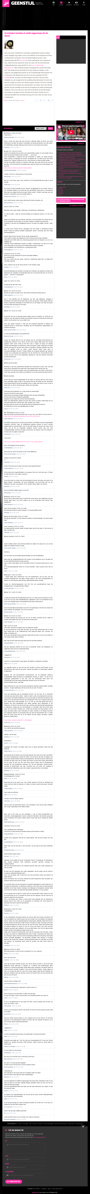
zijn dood (22, 60)
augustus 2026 (62, 187)
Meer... (60, 195)
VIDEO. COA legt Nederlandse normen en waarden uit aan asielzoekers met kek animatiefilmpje (71, 164)
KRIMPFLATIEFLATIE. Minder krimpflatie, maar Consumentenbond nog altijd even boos (69, 170)
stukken (44, 1188)
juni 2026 (60, 190)
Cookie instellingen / (49, 1123)
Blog (49, 1188)
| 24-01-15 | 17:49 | (16, 100)
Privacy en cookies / (38, 1123)
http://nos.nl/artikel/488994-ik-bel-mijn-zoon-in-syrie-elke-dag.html (23, 441)
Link (6, 1156)
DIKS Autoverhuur (57, 1188)
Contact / (20, 1123)
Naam (7, 1163)
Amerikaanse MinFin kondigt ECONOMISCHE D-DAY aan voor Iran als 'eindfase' (71, 177)
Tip (6, 1141)
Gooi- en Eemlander (37, 65)
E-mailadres (9, 1171)
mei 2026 (60, 192)
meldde (6, 78)
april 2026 (60, 193)
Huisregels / (26, 1123)
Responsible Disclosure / (61, 1123)
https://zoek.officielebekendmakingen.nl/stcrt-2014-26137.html (22, 416)
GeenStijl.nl (35, 1192)
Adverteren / (72, 1123)
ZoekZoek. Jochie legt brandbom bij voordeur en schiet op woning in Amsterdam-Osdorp (71, 156)
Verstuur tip (15, 1181)
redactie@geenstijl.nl (39, 1137)
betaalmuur (9, 68)
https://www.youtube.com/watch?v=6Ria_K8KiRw (18, 168)
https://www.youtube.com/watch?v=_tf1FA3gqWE (18, 720)
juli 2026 (60, 189)
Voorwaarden (79, 1123)
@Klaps (6, 100)
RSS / (30, 1123)
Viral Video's (36, 1188)
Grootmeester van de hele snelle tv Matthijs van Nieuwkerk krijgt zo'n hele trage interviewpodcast (70, 153)
